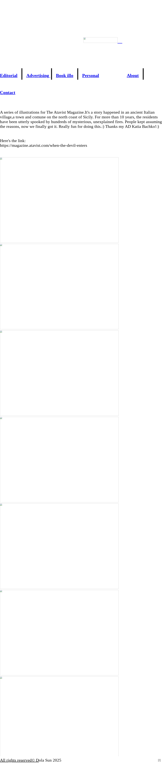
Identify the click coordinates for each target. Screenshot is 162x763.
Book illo (64, 75)
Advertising (38, 75)
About (133, 75)
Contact (7, 92)
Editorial (8, 75)
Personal (90, 75)
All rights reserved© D (19, 760)
